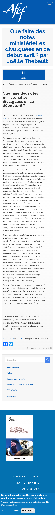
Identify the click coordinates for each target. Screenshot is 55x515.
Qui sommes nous (28, 489)
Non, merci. (28, 510)
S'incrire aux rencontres (16, 378)
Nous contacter (13, 367)
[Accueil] (15, 12)
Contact (36, 476)
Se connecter (8, 338)
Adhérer (10, 373)
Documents (11, 395)
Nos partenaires (27, 482)
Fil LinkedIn (12, 390)
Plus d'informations (9, 504)
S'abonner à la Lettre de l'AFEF (20, 384)
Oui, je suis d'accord (10, 510)
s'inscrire (20, 338)
